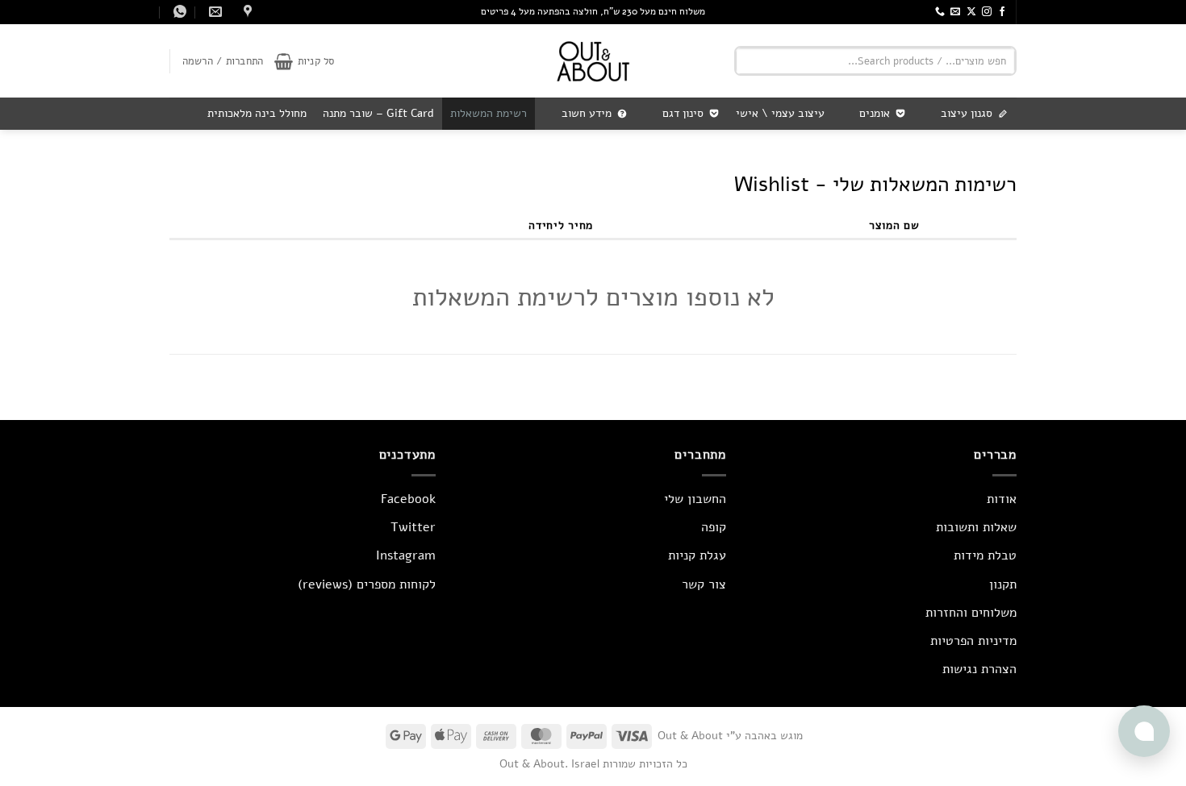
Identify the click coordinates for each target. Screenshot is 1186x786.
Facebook (408, 499)
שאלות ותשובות (976, 527)
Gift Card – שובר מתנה (378, 113)
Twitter (413, 527)
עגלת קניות (697, 555)
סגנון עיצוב (966, 113)
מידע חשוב (587, 113)
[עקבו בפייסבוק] (1002, 12)
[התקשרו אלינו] (940, 12)
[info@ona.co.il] (213, 11)
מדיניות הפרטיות (973, 641)
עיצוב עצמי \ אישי (780, 113)
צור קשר (704, 584)
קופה (713, 527)
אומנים (874, 113)
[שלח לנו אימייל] (955, 12)
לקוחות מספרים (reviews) (367, 584)
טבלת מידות (985, 555)
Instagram (406, 555)
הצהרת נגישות (979, 669)
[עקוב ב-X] (971, 12)
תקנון (1003, 584)
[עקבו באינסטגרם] (987, 12)
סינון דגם (683, 113)
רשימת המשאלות (488, 113)
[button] (304, 61)
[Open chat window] (1144, 731)
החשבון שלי (695, 499)
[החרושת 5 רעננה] (246, 11)
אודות (1002, 499)
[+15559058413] (177, 11)
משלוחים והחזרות (971, 613)
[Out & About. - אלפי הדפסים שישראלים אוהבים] (593, 61)
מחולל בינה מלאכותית (257, 113)
